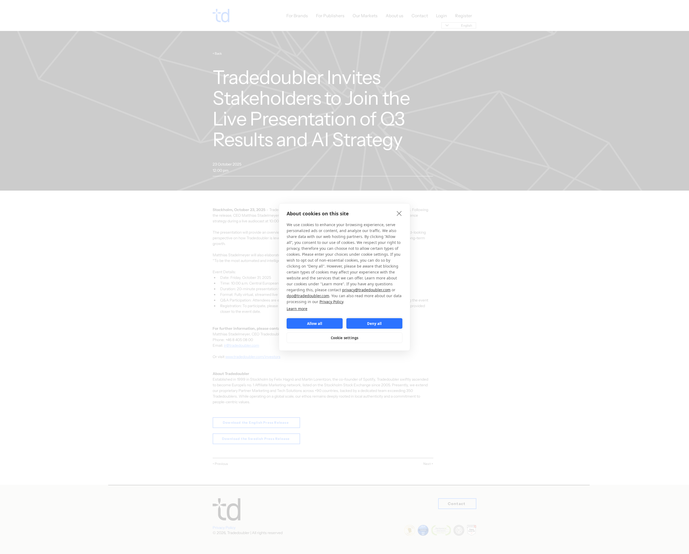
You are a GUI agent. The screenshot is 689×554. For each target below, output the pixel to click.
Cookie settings (344, 337)
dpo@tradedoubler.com (308, 295)
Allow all (314, 323)
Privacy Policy (331, 301)
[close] (399, 213)
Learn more (297, 308)
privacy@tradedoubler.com (366, 289)
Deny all (374, 323)
